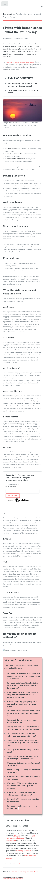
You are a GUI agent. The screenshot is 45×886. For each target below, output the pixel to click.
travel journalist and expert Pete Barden (21, 62)
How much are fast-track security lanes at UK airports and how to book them (24, 742)
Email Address (11, 487)
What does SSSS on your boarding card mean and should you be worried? (22, 785)
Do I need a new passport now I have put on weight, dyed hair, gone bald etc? (23, 713)
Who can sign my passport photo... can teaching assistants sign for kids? (22, 704)
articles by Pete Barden (20, 864)
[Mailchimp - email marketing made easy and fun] (18, 502)
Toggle (5, 4)
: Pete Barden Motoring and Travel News (20, 872)
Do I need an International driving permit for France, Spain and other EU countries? (22, 685)
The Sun (16, 835)
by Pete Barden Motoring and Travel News (22, 15)
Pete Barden (22, 820)
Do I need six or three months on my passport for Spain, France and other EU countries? (23, 676)
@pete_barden (21, 826)
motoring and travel (23, 851)
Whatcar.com (11, 840)
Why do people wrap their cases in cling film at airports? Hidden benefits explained (22, 694)
